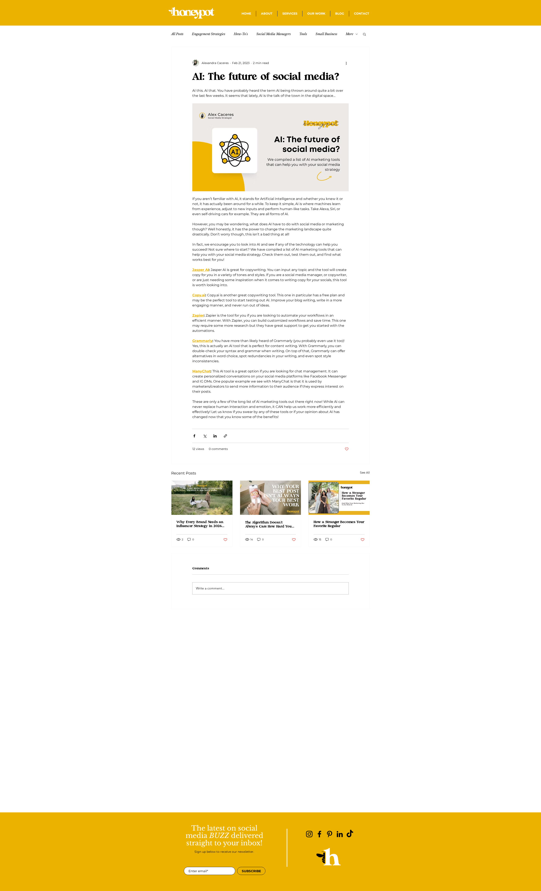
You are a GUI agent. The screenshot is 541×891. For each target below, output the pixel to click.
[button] (289, 13)
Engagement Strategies (208, 34)
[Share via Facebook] (194, 436)
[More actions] (346, 63)
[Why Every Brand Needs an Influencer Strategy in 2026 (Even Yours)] (201, 498)
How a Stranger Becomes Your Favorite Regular (339, 524)
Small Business (326, 34)
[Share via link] (225, 436)
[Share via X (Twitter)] (205, 436)
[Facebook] (319, 834)
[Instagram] (309, 834)
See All (365, 472)
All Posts (177, 34)
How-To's (241, 34)
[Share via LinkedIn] (215, 436)
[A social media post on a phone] (270, 498)
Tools (303, 34)
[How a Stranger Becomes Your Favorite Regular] (339, 498)
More (349, 34)
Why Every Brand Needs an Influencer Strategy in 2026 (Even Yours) (199, 524)
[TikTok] (350, 834)
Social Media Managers (273, 34)
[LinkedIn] (339, 834)
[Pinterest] (329, 834)
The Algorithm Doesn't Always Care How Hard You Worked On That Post (268, 525)
